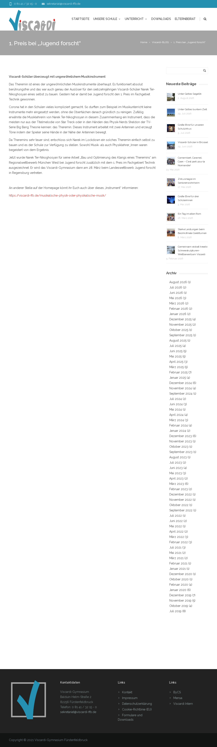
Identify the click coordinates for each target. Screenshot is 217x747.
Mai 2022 (175, 526)
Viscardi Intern (183, 703)
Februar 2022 (178, 542)
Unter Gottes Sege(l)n (190, 93)
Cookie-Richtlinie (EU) (137, 709)
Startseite (80, 19)
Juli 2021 (175, 547)
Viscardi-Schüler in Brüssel (193, 142)
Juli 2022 (175, 515)
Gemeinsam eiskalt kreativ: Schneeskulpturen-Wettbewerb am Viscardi (193, 250)
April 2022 (176, 531)
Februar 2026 (178, 308)
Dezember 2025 (180, 319)
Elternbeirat (185, 19)
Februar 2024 (178, 425)
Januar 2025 (177, 377)
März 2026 (176, 303)
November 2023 (180, 441)
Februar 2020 (178, 584)
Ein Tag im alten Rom (189, 213)
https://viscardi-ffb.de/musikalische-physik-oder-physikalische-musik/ (57, 195)
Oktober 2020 (179, 579)
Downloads (161, 19)
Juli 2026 (175, 287)
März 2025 (176, 367)
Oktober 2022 (178, 505)
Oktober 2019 (178, 606)
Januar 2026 (177, 314)
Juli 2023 (175, 462)
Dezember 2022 (180, 494)
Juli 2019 (175, 611)
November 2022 (180, 499)
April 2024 (176, 414)
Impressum (130, 698)
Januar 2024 (177, 430)
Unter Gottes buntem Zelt (192, 109)
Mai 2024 (175, 409)
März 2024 (176, 420)
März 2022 (176, 537)
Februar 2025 (178, 372)
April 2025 (176, 361)
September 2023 (180, 452)
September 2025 (180, 335)
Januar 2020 (177, 590)
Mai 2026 (175, 298)
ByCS (177, 692)
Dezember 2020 (180, 574)
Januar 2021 (177, 568)
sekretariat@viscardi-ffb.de (63, 3)
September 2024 (180, 393)
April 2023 (176, 478)
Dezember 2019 (180, 595)
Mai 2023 (175, 473)
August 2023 (178, 457)
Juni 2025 (175, 351)
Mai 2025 (175, 356)
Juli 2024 (175, 399)
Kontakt (127, 692)
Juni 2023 (176, 468)
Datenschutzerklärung (137, 703)
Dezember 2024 (180, 383)
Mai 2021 (175, 552)
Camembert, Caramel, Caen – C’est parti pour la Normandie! (191, 161)
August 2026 (178, 282)
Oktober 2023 (178, 446)
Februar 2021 (178, 563)
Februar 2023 (178, 489)
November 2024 (180, 388)
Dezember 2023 (180, 436)
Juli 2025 (175, 345)
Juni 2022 (176, 521)
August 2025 (177, 340)
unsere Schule (105, 19)
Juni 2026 (176, 292)
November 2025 (180, 324)
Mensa (177, 698)
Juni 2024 (176, 404)
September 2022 (180, 510)
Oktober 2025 (178, 330)
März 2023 (176, 483)
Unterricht (134, 19)
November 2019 (180, 600)
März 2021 (176, 558)
